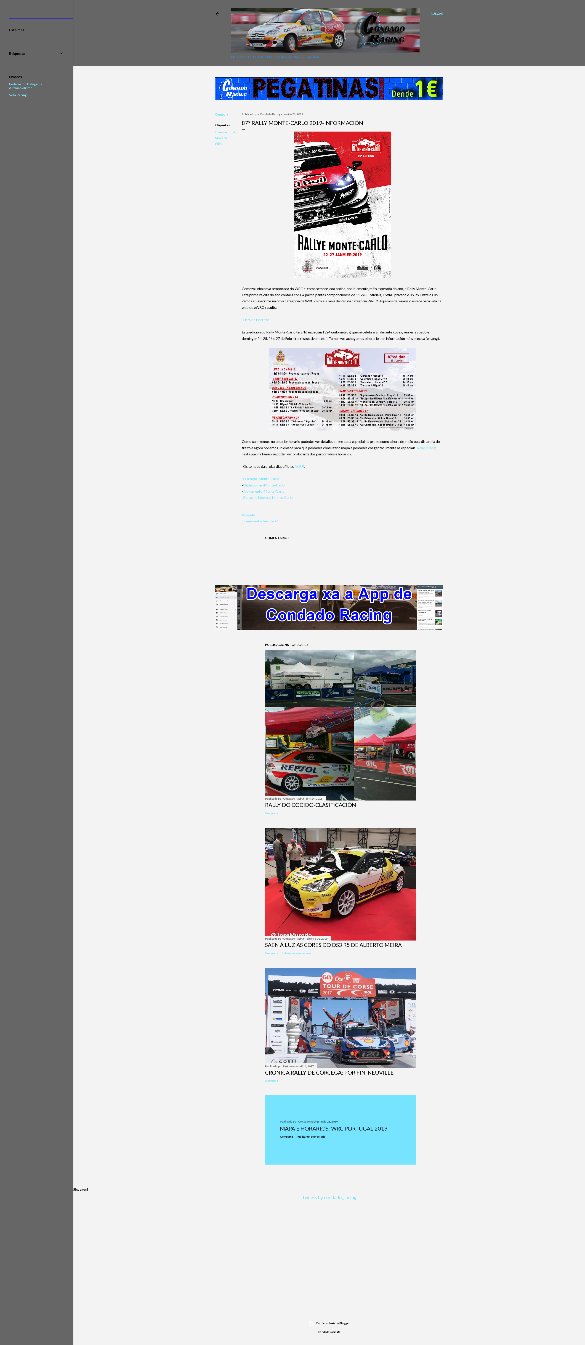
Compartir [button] (223, 114)
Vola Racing (18, 95)
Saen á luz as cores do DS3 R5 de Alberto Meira (333, 944)
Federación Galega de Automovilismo (25, 86)
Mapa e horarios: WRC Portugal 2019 (333, 1128)
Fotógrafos (264, 57)
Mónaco (221, 138)
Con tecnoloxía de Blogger (333, 1323)
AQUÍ (299, 466)
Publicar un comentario (296, 953)
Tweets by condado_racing (329, 1197)
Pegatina (311, 57)
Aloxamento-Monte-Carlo (264, 491)
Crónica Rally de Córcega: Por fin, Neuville (329, 1072)
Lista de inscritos (256, 319)
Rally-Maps (426, 448)
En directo (241, 57)
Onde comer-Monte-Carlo (264, 485)
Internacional (225, 132)
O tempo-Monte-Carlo (261, 478)
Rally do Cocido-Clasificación (310, 804)
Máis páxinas (289, 57)
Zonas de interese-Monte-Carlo (268, 497)
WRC (219, 143)
